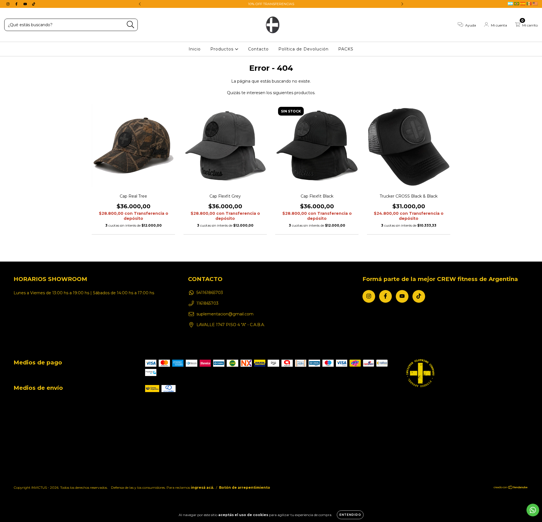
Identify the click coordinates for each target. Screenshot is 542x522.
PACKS (345, 49)
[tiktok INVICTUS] (33, 3)
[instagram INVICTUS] (8, 3)
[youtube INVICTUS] (25, 3)
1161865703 (207, 303)
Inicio (195, 49)
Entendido (350, 515)
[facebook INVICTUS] (17, 3)
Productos (222, 49)
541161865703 (209, 292)
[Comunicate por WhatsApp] (532, 510)
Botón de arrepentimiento (244, 487)
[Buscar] (130, 24)
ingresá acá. (202, 487)
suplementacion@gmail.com (224, 314)
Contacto (258, 49)
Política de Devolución (303, 49)
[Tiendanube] (510, 488)
